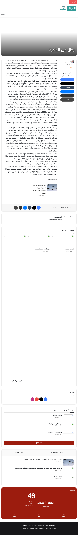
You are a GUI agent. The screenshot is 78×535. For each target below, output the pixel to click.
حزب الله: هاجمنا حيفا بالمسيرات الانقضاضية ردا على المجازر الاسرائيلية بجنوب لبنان (38, 468)
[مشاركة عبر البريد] (20, 208)
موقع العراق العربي (50, 525)
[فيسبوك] (39, 208)
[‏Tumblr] (29, 208)
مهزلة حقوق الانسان (56, 477)
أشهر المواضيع (19, 452)
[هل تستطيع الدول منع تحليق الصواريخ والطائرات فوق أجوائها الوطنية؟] (52, 187)
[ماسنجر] (25, 208)
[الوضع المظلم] (76, 14)
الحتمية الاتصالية (69, 249)
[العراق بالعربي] (67, 8)
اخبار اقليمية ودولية (39, 528)
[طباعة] (16, 208)
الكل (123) (39, 443)
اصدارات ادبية (30, 528)
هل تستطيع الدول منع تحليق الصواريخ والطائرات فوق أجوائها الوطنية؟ (42, 460)
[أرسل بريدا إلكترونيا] (64, 62)
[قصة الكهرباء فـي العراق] (15, 307)
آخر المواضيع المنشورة (57, 452)
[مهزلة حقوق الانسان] (68, 479)
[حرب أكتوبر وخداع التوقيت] (39, 241)
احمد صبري (68, 62)
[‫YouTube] (37, 399)
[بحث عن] (9, 14)
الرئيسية (54, 528)
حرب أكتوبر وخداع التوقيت (42, 249)
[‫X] (34, 208)
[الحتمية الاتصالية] (63, 241)
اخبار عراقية (48, 528)
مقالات (24, 528)
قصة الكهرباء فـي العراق (19, 381)
